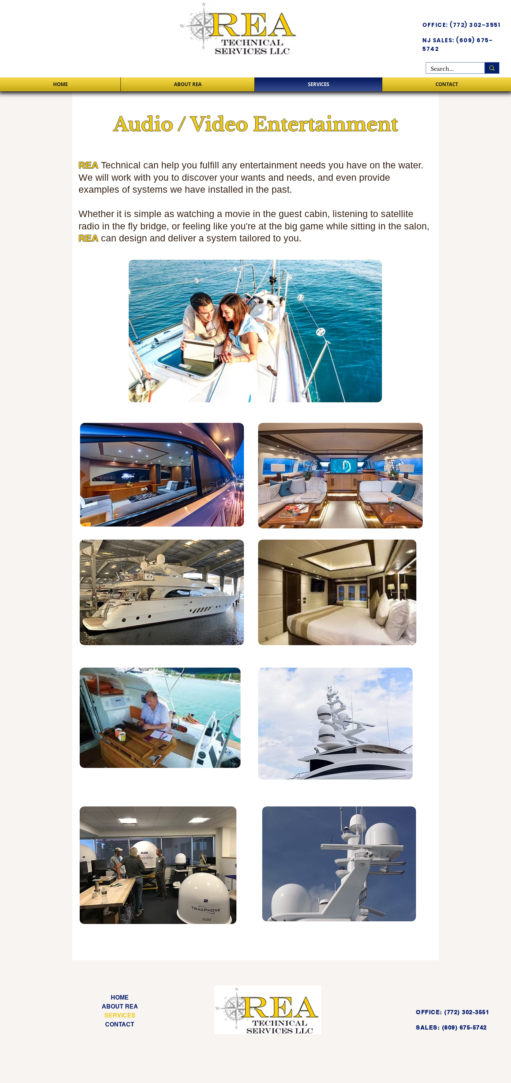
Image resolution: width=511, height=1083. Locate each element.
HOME (120, 997)
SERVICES (119, 1015)
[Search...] (491, 67)
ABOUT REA (120, 1006)
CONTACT (119, 1024)
